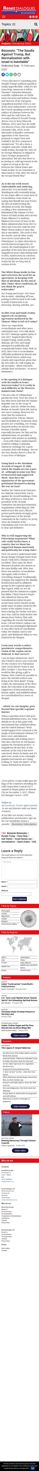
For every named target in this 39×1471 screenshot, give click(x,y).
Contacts (4, 1220)
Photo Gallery (5, 1248)
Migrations (5, 916)
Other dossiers (20, 1106)
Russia (3, 970)
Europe (4, 963)
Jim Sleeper (6, 1003)
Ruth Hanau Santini (9, 1030)
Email (4, 886)
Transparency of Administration (11, 1216)
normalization (8, 841)
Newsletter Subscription (24, 824)
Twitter (19, 805)
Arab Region (25, 957)
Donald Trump (8, 836)
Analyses (6, 43)
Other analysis (20, 1035)
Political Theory (7, 1138)
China (22, 960)
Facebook (10, 805)
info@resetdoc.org (7, 1181)
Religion (4, 921)
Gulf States (6, 839)
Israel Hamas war (23, 839)
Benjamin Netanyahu (17, 833)
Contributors (5, 1218)
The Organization (6, 1214)
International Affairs (21, 43)
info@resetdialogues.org (9, 1200)
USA (34, 841)
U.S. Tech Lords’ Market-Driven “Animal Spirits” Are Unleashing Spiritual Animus (19, 999)
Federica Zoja (10, 65)
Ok (32, 1468)
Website (4, 891)
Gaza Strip (22, 836)
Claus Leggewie (8, 1145)
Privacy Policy (5, 1222)
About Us (4, 1209)
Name (4, 882)
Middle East (5, 966)
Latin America (25, 963)
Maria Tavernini (8, 989)
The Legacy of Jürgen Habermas (16, 1048)
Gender (4, 919)
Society (4, 913)
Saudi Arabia (23, 841)
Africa (3, 957)
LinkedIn (32, 805)
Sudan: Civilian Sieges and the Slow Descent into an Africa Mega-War (17, 1026)
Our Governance (6, 1211)
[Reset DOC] (20, 9)
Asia (3, 960)
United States (25, 970)
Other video (20, 1150)
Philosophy (5, 911)
